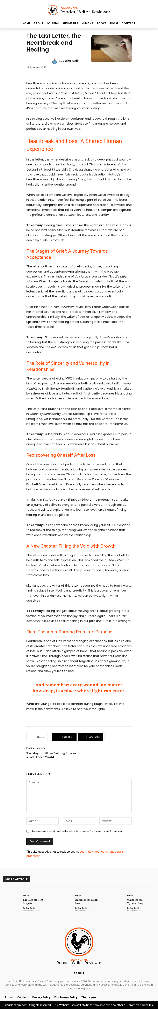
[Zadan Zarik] (55, 61)
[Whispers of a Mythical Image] (115, 901)
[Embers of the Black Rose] (63, 901)
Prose (26, 895)
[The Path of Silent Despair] (11, 901)
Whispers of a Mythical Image (136, 901)
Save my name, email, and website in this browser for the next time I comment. (77, 831)
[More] (109, 737)
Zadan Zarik (71, 60)
